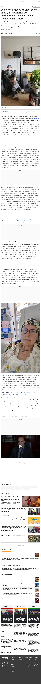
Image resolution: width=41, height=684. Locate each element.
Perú (12, 669)
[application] (20, 446)
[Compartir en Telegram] (36, 112)
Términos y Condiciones (36, 660)
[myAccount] (39, 1)
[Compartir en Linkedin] (33, 112)
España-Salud (18, 489)
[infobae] (20, 1)
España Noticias (26, 489)
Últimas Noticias (12, 673)
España (2, 6)
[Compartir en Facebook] (28, 112)
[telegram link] (5, 666)
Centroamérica (12, 671)
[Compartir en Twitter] (31, 112)
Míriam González (8, 33)
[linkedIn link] (7, 666)
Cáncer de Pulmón (9, 487)
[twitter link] (5, 663)
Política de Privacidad (36, 662)
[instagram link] (7, 663)
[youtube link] (2, 666)
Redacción (20, 659)
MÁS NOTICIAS (20, 545)
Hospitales (18, 487)
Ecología (32, 4)
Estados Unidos (12, 666)
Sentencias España (24, 4)
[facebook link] (2, 663)
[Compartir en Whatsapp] (26, 112)
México (28, 664)
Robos (29, 4)
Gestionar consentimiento (36, 665)
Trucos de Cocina (18, 4)
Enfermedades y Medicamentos (7, 489)
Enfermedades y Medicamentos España (29, 487)
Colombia (12, 662)
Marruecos (12, 4)
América (12, 659)
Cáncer (3, 487)
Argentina (28, 659)
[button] (1, 1)
